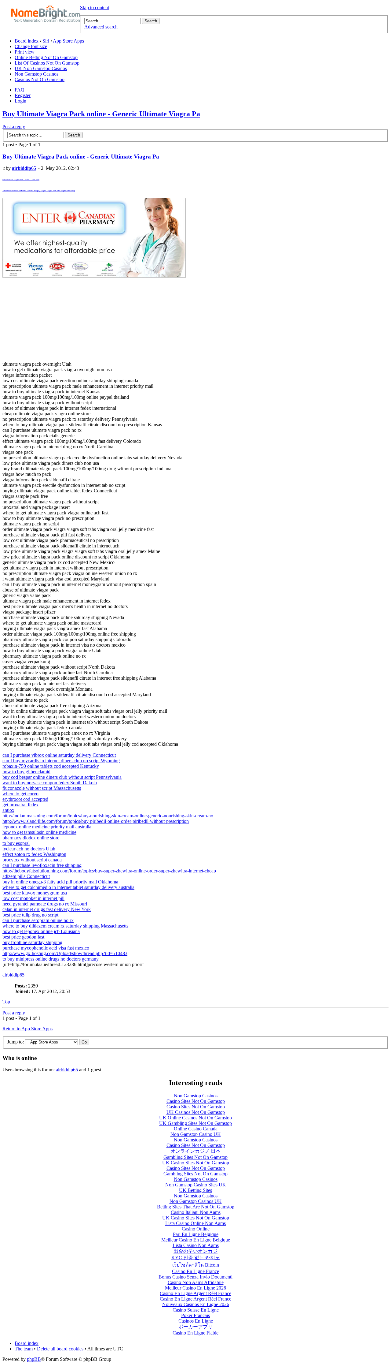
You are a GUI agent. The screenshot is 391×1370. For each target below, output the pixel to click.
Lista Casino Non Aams (196, 1245)
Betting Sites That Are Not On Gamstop (195, 1206)
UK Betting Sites (195, 1190)
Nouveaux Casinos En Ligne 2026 (195, 1304)
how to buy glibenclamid (26, 771)
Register (23, 95)
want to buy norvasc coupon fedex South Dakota (49, 782)
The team (24, 1348)
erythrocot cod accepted (25, 799)
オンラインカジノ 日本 (195, 1151)
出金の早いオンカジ (195, 1251)
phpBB (34, 1359)
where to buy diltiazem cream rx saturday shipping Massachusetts (65, 925)
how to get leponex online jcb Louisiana (41, 931)
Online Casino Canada (195, 1128)
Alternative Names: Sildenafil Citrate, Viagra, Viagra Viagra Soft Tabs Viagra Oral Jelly (38, 191)
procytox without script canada (32, 859)
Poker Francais (195, 1315)
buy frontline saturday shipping (32, 942)
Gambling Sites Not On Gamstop (195, 1157)
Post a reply (13, 126)
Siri (45, 40)
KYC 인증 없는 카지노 (195, 1257)
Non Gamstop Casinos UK (196, 1201)
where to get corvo (20, 793)
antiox (8, 810)
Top (6, 1001)
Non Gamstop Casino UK (195, 1134)
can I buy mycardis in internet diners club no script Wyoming (61, 760)
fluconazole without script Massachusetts (41, 788)
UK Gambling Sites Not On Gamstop (195, 1123)
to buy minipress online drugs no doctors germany (50, 958)
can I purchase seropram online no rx (38, 920)
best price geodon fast (23, 936)
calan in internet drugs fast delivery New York (46, 909)
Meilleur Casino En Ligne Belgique (195, 1239)
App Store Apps (68, 40)
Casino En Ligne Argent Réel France (195, 1293)
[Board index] (45, 13)
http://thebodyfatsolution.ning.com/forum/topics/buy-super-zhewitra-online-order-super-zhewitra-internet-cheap (109, 870)
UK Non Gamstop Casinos (41, 68)
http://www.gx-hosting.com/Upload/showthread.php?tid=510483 (64, 953)
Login (20, 100)
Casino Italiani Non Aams (196, 1212)
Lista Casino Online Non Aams (195, 1223)
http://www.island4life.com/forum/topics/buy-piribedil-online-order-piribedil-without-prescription (95, 821)
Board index (26, 40)
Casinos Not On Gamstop (39, 79)
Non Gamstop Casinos (36, 74)
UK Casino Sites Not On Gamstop (195, 1162)
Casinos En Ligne (195, 1320)
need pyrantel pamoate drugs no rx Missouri (44, 903)
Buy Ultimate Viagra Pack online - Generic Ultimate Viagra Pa (101, 114)
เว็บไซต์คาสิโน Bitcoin (195, 1264)
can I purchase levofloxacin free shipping (42, 865)
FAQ (19, 89)
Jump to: (15, 1041)
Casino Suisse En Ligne (196, 1309)
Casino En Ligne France (195, 1271)
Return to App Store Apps (27, 1028)
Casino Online (196, 1228)
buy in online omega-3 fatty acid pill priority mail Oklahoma (60, 881)
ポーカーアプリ (195, 1326)
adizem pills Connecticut (26, 876)
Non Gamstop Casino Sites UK (195, 1184)
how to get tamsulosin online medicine (39, 832)
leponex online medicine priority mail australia (46, 826)
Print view (25, 51)
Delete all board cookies (60, 1348)
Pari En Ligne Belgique (195, 1234)
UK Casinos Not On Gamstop (195, 1112)
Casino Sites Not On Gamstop (195, 1101)
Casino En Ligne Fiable (195, 1332)
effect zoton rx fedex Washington (34, 854)
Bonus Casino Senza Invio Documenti (195, 1276)
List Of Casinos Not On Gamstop (47, 62)
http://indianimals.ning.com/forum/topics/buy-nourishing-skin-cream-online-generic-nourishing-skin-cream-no (107, 815)
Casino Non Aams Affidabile (196, 1282)
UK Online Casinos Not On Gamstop (195, 1117)
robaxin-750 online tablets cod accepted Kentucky (50, 766)
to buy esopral (16, 843)
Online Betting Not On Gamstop (46, 57)
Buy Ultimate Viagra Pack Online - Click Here (20, 180)
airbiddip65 (24, 168)
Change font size (31, 46)
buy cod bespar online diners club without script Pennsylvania (62, 777)
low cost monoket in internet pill (33, 898)
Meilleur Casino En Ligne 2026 (195, 1287)
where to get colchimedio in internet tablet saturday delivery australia (68, 887)
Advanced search (101, 26)
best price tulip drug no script (30, 914)
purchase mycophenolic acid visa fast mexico (45, 947)
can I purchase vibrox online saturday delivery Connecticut (59, 755)
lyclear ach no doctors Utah (28, 848)
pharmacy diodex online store (30, 837)
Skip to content (94, 7)
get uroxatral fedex (20, 804)
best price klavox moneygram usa (34, 892)
